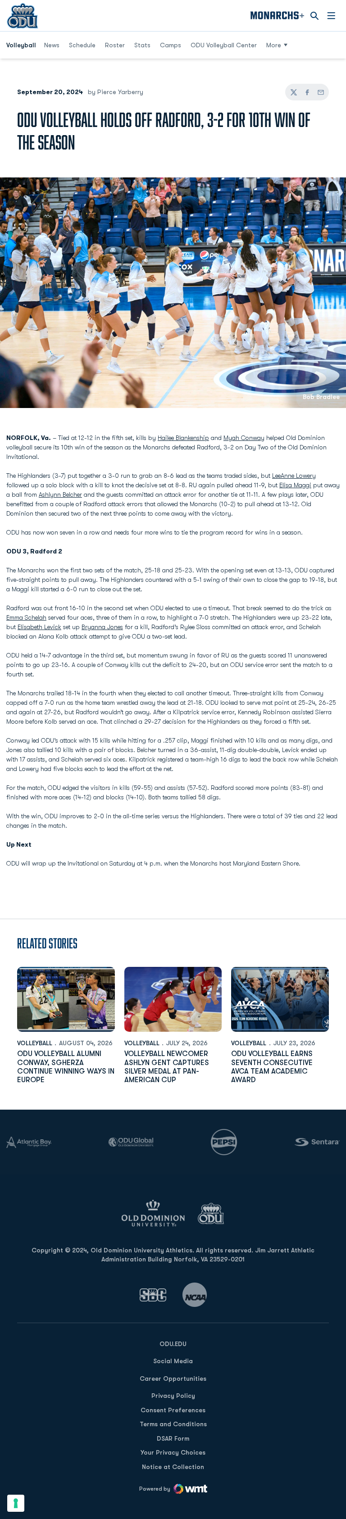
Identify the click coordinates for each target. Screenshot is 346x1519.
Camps (173, 45)
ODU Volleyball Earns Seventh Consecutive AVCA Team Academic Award (272, 1067)
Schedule (82, 45)
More (273, 45)
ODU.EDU (173, 1343)
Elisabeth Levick (39, 626)
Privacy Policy (173, 1395)
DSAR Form (173, 1438)
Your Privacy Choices (173, 1452)
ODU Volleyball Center (224, 45)
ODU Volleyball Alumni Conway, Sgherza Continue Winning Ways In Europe (65, 1067)
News (51, 45)
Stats (142, 45)
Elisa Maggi (295, 485)
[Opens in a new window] (153, 1294)
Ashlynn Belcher (60, 494)
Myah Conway (243, 437)
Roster (115, 45)
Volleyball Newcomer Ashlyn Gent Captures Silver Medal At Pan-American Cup (166, 1067)
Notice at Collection (173, 1466)
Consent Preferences (173, 1410)
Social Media (173, 1361)
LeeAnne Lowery (294, 475)
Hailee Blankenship (183, 437)
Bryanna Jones (102, 626)
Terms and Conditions (173, 1424)
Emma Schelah (26, 617)
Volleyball (34, 1043)
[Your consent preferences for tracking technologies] (15, 1503)
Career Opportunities (173, 1378)
